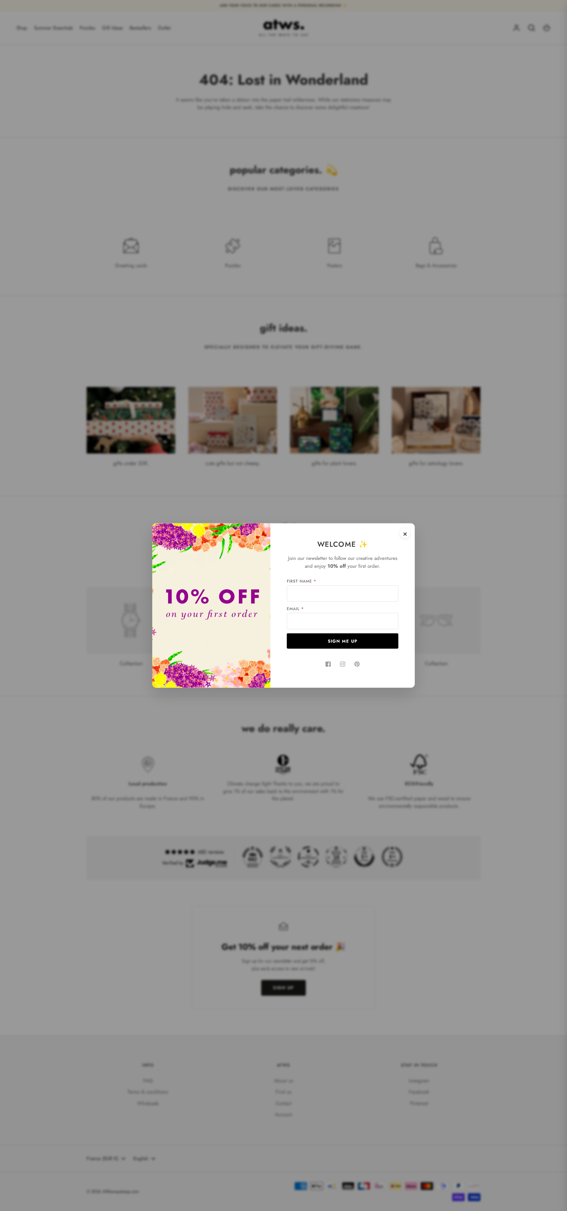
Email (295, 609)
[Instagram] (342, 664)
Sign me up (343, 641)
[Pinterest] (357, 664)
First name (301, 581)
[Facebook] (328, 664)
